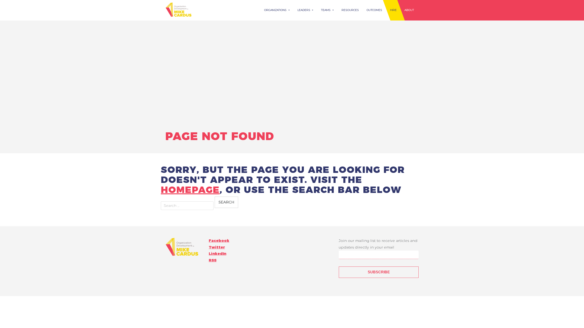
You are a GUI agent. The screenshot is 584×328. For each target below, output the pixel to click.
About (409, 10)
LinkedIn (217, 253)
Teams (326, 10)
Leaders (304, 10)
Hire (393, 10)
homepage (190, 189)
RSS (212, 260)
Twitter (217, 247)
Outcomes (374, 10)
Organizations (275, 10)
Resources (350, 10)
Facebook (219, 240)
